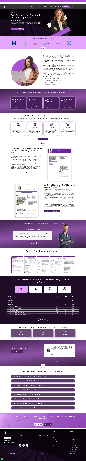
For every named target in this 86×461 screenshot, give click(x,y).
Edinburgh (72, 457)
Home (27, 6)
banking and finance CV (47, 72)
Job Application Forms (74, 445)
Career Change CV (73, 449)
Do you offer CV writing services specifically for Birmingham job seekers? (29, 376)
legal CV (53, 72)
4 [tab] (61, 361)
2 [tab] (58, 361)
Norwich (52, 190)
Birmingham (42, 459)
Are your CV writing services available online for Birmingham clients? (28, 385)
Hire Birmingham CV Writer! (17, 28)
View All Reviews (17, 351)
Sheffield (56, 190)
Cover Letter (72, 433)
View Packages (38, 424)
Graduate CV (12, 459)
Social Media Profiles (73, 439)
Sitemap (54, 445)
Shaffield (71, 456)
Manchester (60, 190)
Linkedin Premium (73, 451)
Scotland (71, 459)
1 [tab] (57, 361)
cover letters (40, 163)
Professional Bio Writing (74, 447)
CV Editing (71, 435)
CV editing (34, 163)
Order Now (43, 319)
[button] (46, 6)
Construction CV (13, 456)
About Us (54, 433)
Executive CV (12, 457)
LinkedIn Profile (72, 441)
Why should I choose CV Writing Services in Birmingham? (26, 398)
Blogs (54, 437)
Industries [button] (39, 6)
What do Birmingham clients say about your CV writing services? (27, 403)
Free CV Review (58, 6)
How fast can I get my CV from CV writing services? (24, 389)
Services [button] (32, 6)
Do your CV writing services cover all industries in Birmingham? (27, 394)
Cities (45, 6)
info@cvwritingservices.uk (51, 1)
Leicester (42, 457)
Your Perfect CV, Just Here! (51, 211)
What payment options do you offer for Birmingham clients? (26, 380)
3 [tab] (60, 361)
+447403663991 (42, 1)
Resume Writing (73, 437)
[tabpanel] (59, 349)
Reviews (51, 6)
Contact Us (8, 438)
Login (72, 6)
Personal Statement (73, 443)
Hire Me (32, 243)
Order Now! (66, 6)
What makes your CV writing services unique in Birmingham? (27, 407)
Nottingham (42, 456)
